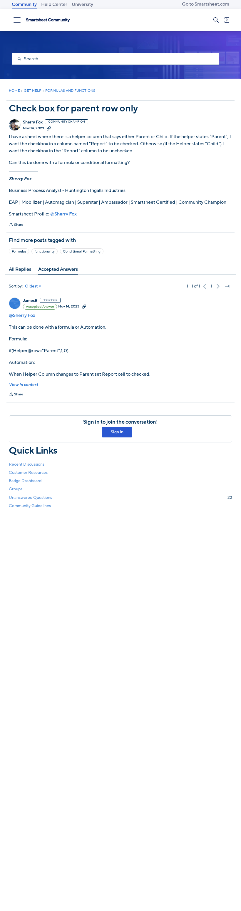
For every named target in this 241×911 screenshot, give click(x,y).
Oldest (31, 286)
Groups (15, 489)
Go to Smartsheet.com (205, 4)
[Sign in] (226, 20)
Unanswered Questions (120, 497)
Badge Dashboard (25, 481)
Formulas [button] (19, 251)
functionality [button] (44, 251)
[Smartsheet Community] (48, 20)
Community (24, 4)
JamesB (30, 300)
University (82, 4)
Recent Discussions (26, 464)
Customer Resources (28, 472)
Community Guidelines (30, 506)
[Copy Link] (48, 128)
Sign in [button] (117, 432)
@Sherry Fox (63, 214)
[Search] (216, 20)
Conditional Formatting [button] (82, 251)
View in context (23, 384)
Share (16, 225)
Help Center (54, 4)
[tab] (20, 269)
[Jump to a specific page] (227, 286)
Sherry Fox (33, 122)
